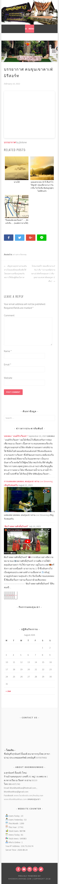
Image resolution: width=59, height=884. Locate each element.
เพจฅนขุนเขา (33, 799)
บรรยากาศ (10, 142)
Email (7, 364)
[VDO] (23, 869)
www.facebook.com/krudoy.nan (28, 795)
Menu (31, 28)
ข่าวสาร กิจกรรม (19, 254)
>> (16, 595)
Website (8, 377)
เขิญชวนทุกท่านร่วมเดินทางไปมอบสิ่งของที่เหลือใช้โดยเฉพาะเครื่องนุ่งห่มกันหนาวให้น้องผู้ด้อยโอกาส (15, 272)
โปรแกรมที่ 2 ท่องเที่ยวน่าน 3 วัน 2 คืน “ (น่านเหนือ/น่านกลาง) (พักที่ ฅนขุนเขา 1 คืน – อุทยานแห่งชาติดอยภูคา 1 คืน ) (43, 273)
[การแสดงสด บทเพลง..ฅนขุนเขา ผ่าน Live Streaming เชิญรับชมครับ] (27, 511)
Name (8, 351)
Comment (9, 315)
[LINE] (35, 869)
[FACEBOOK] (18, 869)
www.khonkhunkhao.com (15, 799)
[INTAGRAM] (29, 869)
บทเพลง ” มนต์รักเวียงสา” (16, 436)
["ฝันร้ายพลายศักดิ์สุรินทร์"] (27, 553)
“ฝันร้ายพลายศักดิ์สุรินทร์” (16, 526)
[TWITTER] (40, 869)
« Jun (8, 691)
